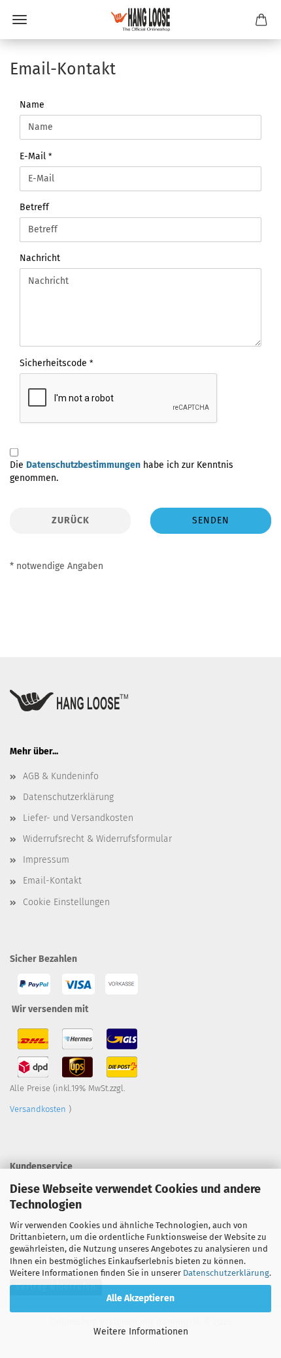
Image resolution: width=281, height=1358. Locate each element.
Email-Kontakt (52, 880)
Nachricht (40, 258)
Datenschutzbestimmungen (83, 465)
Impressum (46, 859)
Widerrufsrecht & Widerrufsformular (97, 838)
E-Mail (34, 156)
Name (32, 104)
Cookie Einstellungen (66, 902)
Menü (19, 19)
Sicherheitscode (55, 363)
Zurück (71, 520)
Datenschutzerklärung (226, 1273)
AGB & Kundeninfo (61, 776)
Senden (210, 520)
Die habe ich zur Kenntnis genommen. (121, 471)
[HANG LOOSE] (140, 19)
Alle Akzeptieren (140, 1298)
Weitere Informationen (140, 1331)
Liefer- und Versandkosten (78, 818)
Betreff (34, 207)
